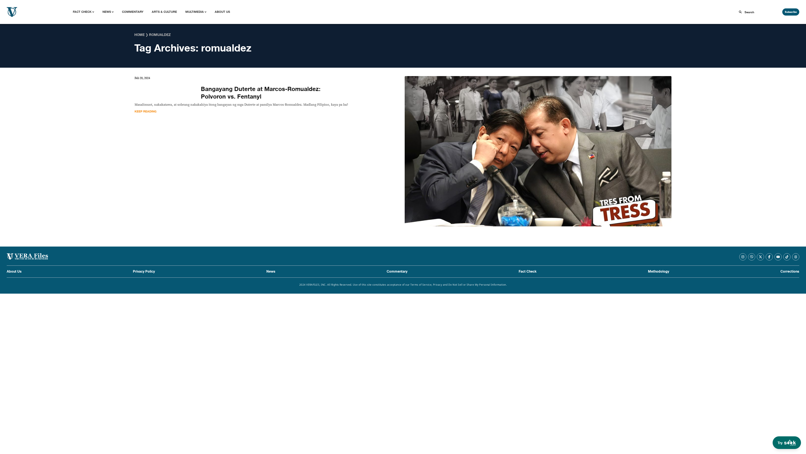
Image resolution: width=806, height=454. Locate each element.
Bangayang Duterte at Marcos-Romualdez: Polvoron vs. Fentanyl (261, 93)
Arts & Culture (164, 11)
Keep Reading (146, 111)
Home (139, 35)
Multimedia (194, 11)
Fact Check (82, 11)
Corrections (789, 271)
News (106, 11)
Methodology (658, 271)
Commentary (132, 11)
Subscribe (791, 12)
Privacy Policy (144, 271)
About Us (222, 11)
